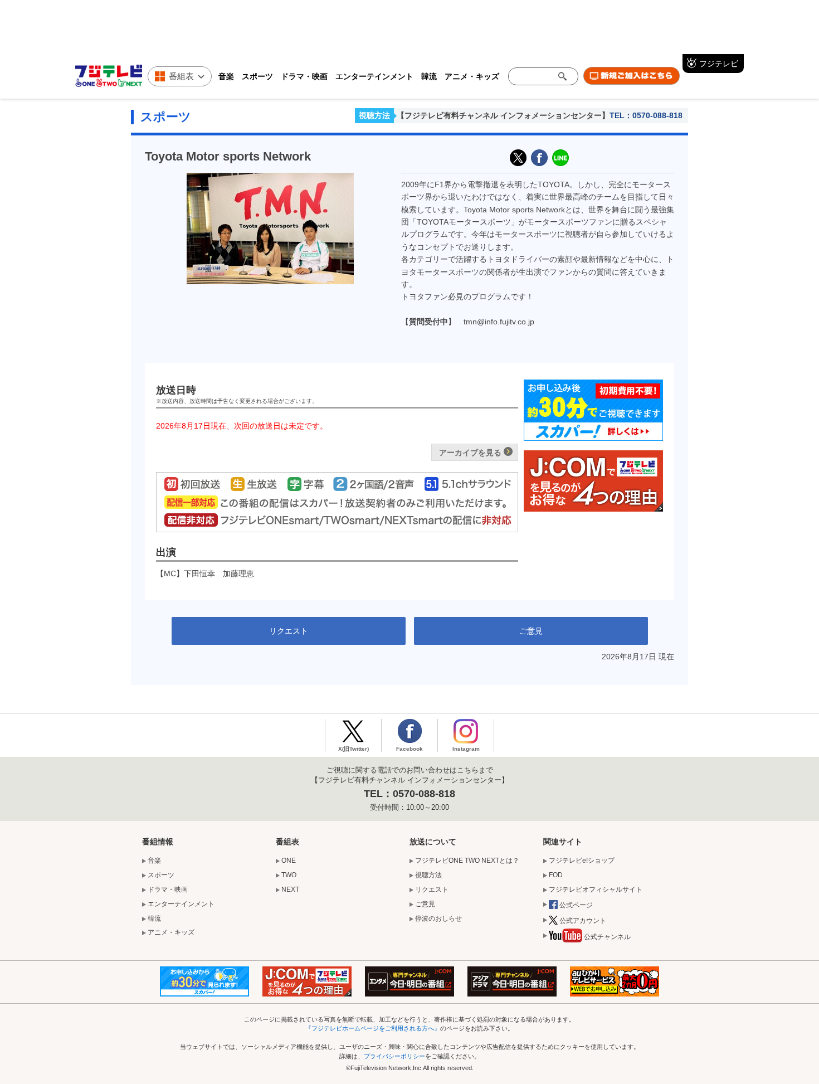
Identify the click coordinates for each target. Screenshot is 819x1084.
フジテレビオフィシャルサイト (595, 889)
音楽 (226, 76)
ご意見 (531, 630)
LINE (560, 157)
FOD (556, 875)
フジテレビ (718, 63)
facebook (539, 157)
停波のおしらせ (438, 918)
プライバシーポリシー (394, 1056)
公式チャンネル (607, 937)
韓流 (429, 76)
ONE (288, 860)
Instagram (466, 749)
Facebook (409, 749)
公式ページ (576, 905)
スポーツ (257, 76)
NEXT (290, 889)
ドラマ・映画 (304, 76)
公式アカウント (582, 921)
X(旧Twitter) (518, 157)
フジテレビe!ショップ (582, 860)
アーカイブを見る (470, 452)
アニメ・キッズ (472, 76)
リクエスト (288, 630)
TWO (288, 875)
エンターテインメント (374, 76)
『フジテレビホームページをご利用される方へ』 (372, 1028)
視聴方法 (374, 115)
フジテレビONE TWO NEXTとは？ (467, 860)
